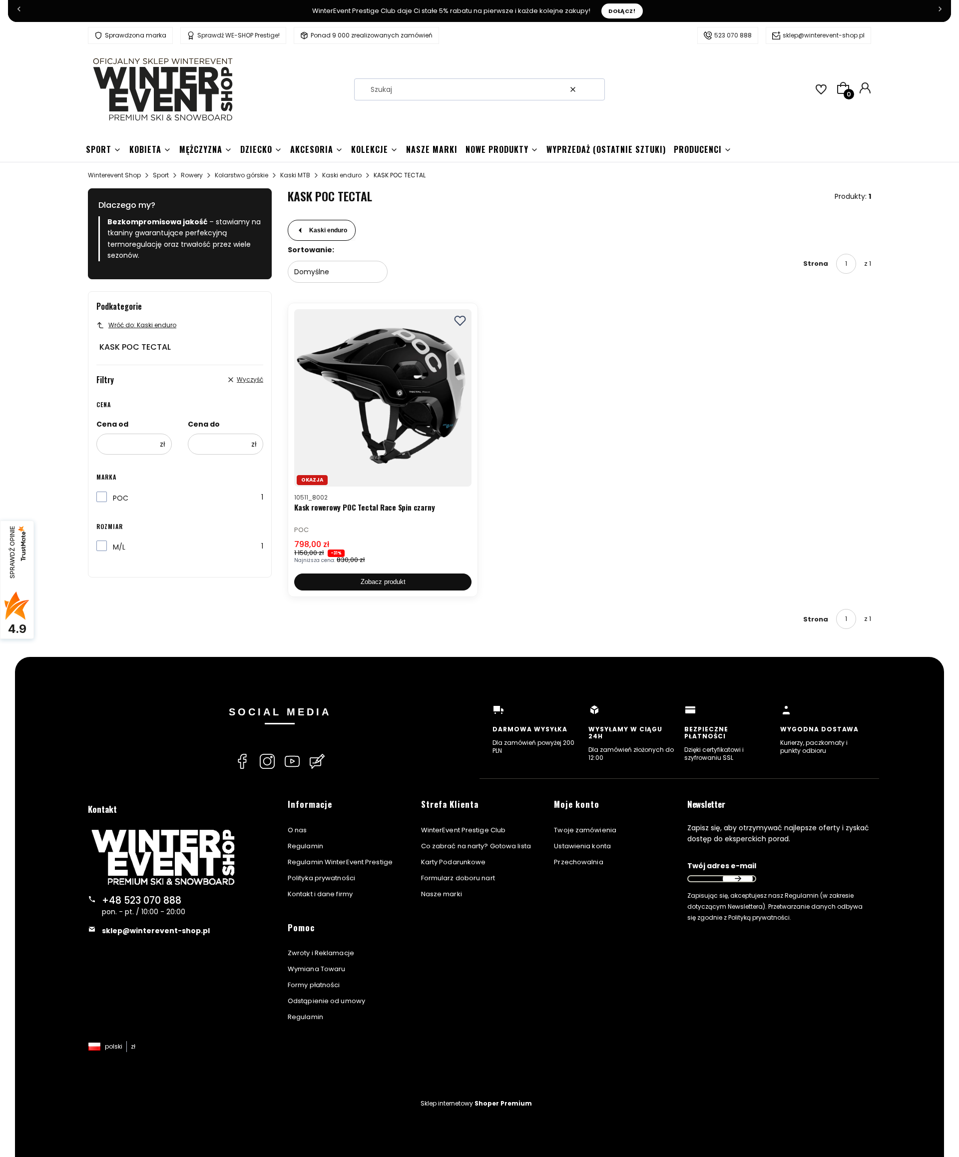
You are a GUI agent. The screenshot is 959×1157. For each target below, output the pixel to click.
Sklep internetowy (476, 1103)
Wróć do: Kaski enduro (142, 325)
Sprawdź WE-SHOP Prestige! (238, 35)
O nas (297, 830)
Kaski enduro (342, 175)
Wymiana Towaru (316, 969)
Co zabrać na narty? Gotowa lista (476, 846)
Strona (815, 263)
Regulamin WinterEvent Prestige (340, 862)
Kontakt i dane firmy (320, 894)
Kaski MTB (295, 175)
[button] (593, 89)
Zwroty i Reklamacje (321, 953)
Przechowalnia (578, 862)
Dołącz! (622, 11)
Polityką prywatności (759, 917)
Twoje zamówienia (585, 830)
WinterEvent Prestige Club (463, 830)
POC (120, 498)
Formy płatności (314, 985)
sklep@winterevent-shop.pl (824, 35)
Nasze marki (441, 894)
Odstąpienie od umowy (326, 1001)
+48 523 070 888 (141, 900)
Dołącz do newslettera (738, 878)
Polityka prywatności (321, 878)
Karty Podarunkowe (453, 862)
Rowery (192, 175)
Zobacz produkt (383, 581)
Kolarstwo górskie (241, 175)
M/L (119, 547)
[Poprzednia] (19, 11)
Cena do (204, 424)
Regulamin (305, 846)
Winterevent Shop (114, 175)
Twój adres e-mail (721, 866)
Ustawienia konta (582, 846)
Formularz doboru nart (458, 878)
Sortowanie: (311, 250)
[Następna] (940, 11)
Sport (161, 175)
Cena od (112, 424)
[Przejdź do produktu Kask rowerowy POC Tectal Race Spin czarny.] (383, 398)
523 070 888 (733, 35)
